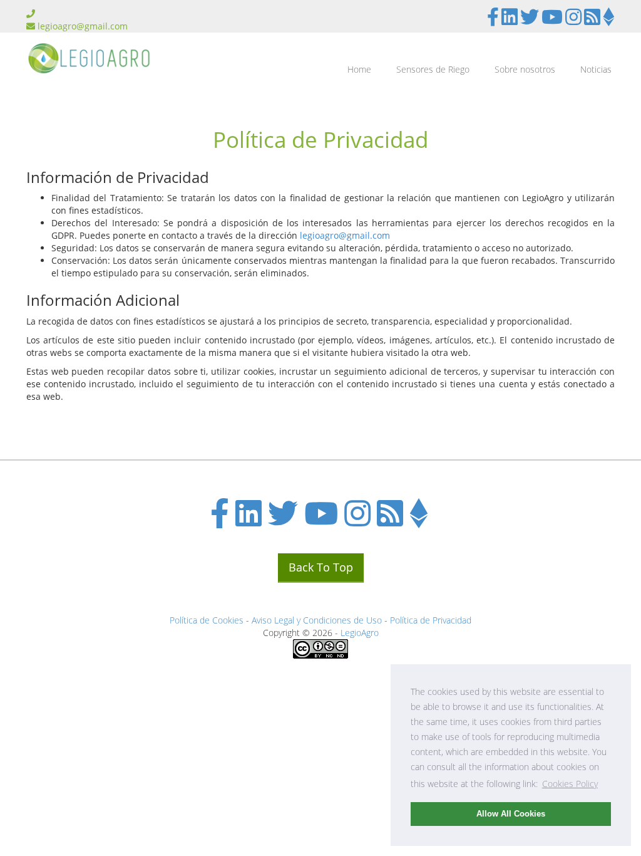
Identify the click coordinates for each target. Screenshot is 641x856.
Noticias (596, 69)
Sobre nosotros (525, 69)
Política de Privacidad (430, 620)
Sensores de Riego (432, 69)
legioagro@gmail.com (83, 26)
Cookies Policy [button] (570, 784)
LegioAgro (360, 633)
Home (359, 69)
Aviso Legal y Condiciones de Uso (317, 620)
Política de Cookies (207, 620)
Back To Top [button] (321, 567)
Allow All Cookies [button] (510, 814)
